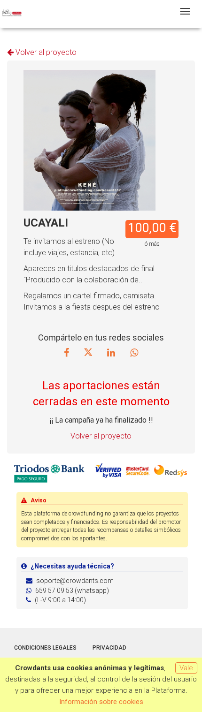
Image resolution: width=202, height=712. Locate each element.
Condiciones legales (45, 647)
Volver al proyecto (45, 52)
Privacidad (109, 647)
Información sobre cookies (101, 701)
